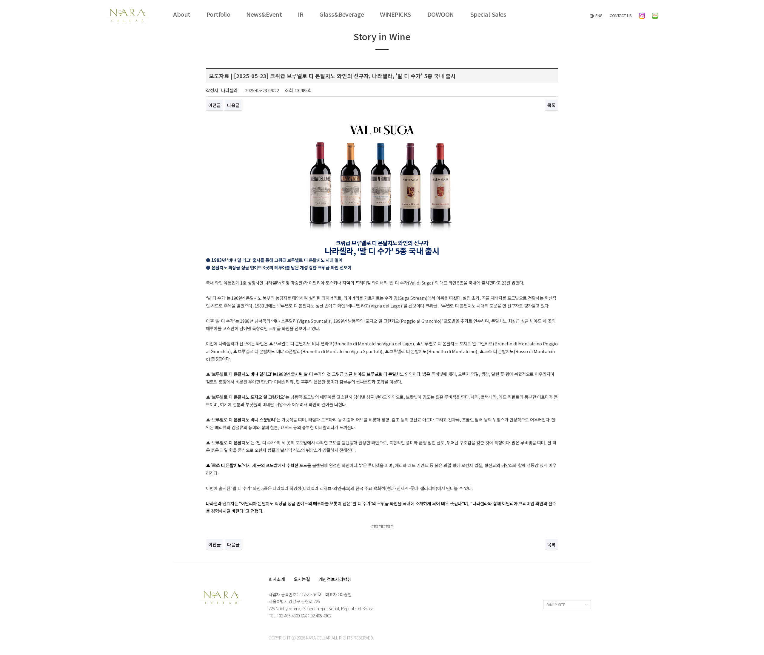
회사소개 (277, 579)
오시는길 (302, 579)
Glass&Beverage (341, 14)
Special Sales (488, 14)
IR (300, 14)
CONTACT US (621, 15)
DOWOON (440, 14)
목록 (551, 105)
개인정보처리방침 (335, 579)
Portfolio (218, 14)
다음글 (233, 105)
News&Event (264, 14)
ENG (598, 15)
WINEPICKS (395, 14)
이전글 (214, 105)
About (181, 14)
